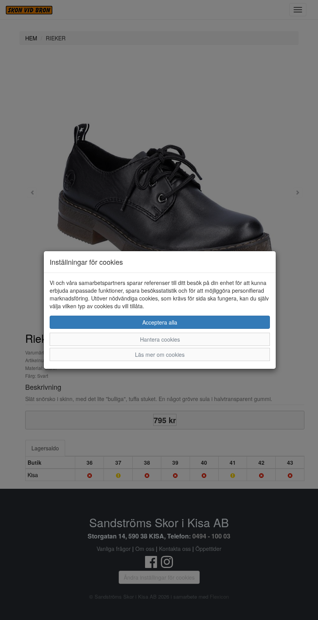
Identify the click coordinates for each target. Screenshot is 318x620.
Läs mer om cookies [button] (160, 354)
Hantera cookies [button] (160, 339)
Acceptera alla (159, 322)
